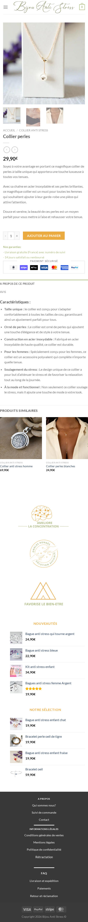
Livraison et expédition (44, 881)
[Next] (78, 63)
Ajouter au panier (44, 236)
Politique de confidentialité (44, 849)
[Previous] (10, 63)
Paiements (44, 888)
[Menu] (5, 7)
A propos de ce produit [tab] (17, 283)
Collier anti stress (33, 130)
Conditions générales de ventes (44, 835)
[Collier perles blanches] (67, 438)
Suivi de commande (44, 812)
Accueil (9, 130)
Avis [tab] (3, 292)
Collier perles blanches (60, 466)
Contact (44, 819)
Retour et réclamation (44, 896)
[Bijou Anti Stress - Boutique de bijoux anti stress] (44, 7)
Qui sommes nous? (44, 805)
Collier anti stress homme (16, 466)
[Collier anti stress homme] (21, 438)
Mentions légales (44, 842)
